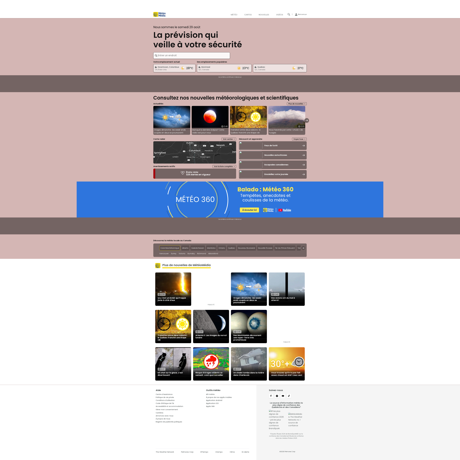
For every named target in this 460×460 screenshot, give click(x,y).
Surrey (173, 253)
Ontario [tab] (221, 248)
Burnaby (191, 253)
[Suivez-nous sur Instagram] (277, 396)
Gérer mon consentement (167, 409)
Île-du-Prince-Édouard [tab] (285, 248)
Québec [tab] (231, 248)
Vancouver (164, 253)
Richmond (201, 253)
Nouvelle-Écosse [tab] (265, 248)
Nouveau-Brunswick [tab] (246, 248)
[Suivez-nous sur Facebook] (271, 396)
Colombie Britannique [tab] (169, 248)
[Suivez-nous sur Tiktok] (289, 396)
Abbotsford (213, 253)
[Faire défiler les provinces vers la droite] (303, 248)
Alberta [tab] (185, 248)
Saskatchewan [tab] (197, 248)
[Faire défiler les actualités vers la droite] (307, 120)
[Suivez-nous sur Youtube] (283, 396)
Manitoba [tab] (211, 248)
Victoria (182, 253)
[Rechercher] (289, 14)
